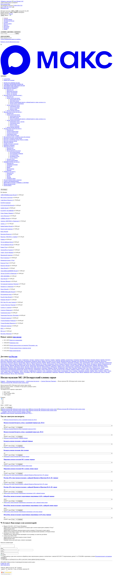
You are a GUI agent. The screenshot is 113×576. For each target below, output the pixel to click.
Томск (105, 371)
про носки (17, 337)
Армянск (63, 359)
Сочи (44, 371)
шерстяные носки (14, 101)
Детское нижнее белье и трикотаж (13, 180)
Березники (9, 361)
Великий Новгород (66, 361)
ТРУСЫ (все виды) (9, 146)
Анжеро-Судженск (39, 359)
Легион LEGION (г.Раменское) (9, 273)
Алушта (19, 359)
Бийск (14, 361)
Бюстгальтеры (10, 168)
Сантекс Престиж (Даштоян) (8, 305)
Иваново (15, 364)
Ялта (16, 373)
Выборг (44, 362)
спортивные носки (15, 106)
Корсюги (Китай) (5, 265)
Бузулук (54, 361)
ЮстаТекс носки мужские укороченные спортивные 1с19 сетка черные (27, 514)
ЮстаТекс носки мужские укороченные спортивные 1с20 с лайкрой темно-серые (31, 505)
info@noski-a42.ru (5, 565)
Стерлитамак (64, 371)
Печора (26, 369)
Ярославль (21, 373)
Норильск (44, 368)
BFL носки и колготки (6, 197)
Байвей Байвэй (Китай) (7, 226)
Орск (87, 368)
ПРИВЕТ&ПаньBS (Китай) (8, 291)
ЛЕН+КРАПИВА (5, 276)
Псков (43, 369)
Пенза (90, 368)
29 (2, 402)
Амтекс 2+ (3, 223)
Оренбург (74, 368)
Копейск (7, 365)
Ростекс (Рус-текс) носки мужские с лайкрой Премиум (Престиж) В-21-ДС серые (30, 487)
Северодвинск (15, 371)
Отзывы (6, 22)
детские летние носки (12, 132)
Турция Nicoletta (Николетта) (8, 323)
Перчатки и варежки (9, 145)
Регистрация (4, 4)
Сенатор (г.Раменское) (6, 310)
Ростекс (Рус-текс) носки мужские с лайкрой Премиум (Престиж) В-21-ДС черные (31, 478)
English (5, 29)
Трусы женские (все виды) (14, 150)
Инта (24, 364)
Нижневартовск (69, 366)
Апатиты (47, 359)
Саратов (106, 369)
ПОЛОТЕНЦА (8, 185)
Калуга (57, 364)
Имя (2, 548)
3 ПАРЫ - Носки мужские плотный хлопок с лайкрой (16, 411)
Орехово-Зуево (81, 368)
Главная (6, 18)
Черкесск (73, 372)
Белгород (107, 359)
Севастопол (7, 371)
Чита (77, 372)
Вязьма (48, 362)
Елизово (96, 362)
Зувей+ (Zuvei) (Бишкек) (7, 252)
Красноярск (48, 365)
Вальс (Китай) (4, 231)
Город (2, 551)
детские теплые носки (12, 131)
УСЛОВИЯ (3, 32)
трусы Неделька (14, 155)
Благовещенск (27, 361)
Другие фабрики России (7, 244)
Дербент (58, 362)
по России (13, 357)
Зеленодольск (4, 364)
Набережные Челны (19, 366)
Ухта (34, 372)
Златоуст (10, 364)
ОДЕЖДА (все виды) (10, 171)
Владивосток (83, 361)
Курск (63, 365)
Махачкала (100, 365)
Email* (2, 550)
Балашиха (87, 359)
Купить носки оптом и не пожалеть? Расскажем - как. (24, 345)
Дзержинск (64, 362)
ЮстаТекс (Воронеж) (6, 333)
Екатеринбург (86, 362)
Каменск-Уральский (64, 364)
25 (2, 399)
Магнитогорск (88, 365)
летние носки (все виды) (13, 105)
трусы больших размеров (16, 153)
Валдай (58, 361)
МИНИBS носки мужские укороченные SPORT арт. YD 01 (16, 413)
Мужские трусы (11, 149)
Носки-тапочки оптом (9, 184)
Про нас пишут (8, 23)
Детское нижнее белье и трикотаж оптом (20, 348)
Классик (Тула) (4, 263)
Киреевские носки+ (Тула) (7, 260)
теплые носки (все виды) (13, 98)
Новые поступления (9, 80)
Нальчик (27, 366)
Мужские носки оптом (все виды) (13, 95)
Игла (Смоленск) (5, 257)
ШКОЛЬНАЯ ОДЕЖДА (10, 88)
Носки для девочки (12, 94)
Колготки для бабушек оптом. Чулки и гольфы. (16, 139)
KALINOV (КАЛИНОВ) (7, 210)
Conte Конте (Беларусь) (7, 200)
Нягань (55, 368)
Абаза (2, 359)
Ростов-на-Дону (61, 369)
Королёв (12, 365)
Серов (21, 371)
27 (2, 400)
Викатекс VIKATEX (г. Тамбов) (9, 236)
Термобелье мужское (12, 164)
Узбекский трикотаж (6, 325)
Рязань (78, 369)
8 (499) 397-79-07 (7, 6)
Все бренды (4, 189)
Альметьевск (25, 359)
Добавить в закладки (6, 1)
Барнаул (98, 359)
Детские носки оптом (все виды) (13, 128)
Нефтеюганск (61, 366)
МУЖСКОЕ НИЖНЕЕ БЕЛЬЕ (12, 82)
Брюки (8, 175)
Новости (6, 25)
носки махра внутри (15, 99)
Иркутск (29, 364)
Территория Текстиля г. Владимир (10, 315)
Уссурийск (27, 372)
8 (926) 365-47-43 (17, 5)
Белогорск (3, 361)
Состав (5, 393)
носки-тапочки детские (13, 135)
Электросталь (96, 372)
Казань (45, 364)
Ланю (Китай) (4, 268)
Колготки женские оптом (10, 141)
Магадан (82, 365)
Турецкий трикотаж (6, 318)
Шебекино (86, 372)
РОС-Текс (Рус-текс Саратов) (8, 302)
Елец (92, 362)
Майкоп (95, 365)
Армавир (57, 359)
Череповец (67, 372)
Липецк (67, 365)
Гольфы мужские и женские (11, 143)
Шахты (81, 372)
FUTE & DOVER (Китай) (7, 205)
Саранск (101, 369)
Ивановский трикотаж (6, 255)
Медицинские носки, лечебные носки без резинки (17, 137)
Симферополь (32, 371)
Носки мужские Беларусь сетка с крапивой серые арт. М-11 (23, 432)
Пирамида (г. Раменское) (7, 286)
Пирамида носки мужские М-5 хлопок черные (19, 459)
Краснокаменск (40, 365)
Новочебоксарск (29, 368)
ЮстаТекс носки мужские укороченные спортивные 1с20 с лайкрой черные (29, 496)
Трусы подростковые (12, 160)
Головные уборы (11, 178)
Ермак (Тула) (4, 247)
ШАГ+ (2, 328)
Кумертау (54, 365)
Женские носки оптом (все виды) (13, 112)
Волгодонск (4, 362)
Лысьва (77, 365)
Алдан (15, 359)
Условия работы (8, 19)
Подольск (30, 369)
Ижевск (21, 364)
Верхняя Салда (75, 361)
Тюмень (6, 372)
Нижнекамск (77, 366)
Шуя (91, 372)
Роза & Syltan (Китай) (6, 297)
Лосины (9, 177)
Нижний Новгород (87, 366)
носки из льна (13, 109)
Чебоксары (55, 372)
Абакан (6, 359)
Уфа (31, 372)
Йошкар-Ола (39, 364)
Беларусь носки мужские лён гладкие (16, 450)
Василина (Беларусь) (6, 234)
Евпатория (70, 362)
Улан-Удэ (10, 372)
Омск (66, 368)
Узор (5, 394)
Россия (11, 13)
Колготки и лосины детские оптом (13, 138)
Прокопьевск (37, 369)
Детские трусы (11, 159)
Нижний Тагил (96, 366)
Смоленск (39, 371)
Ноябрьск (50, 368)
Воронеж (33, 362)
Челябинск (61, 372)
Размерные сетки (14, 342)
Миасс (105, 365)
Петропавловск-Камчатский (15, 369)
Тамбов (92, 371)
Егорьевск (76, 362)
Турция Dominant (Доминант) (8, 320)
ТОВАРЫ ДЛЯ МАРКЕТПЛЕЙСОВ (13, 84)
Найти (17, 33)
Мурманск (10, 366)
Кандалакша (73, 364)
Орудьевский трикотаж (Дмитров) (10, 284)
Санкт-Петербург (94, 369)
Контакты (6, 27)
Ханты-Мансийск (47, 372)
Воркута (28, 362)
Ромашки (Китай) (5, 299)
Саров (2, 371)
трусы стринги (14, 157)
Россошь (54, 369)
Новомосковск (4, 368)
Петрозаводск (4, 369)
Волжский (10, 362)
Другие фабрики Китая (7, 242)
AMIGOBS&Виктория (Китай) (9, 195)
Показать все (10, 89)
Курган (59, 365)
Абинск (11, 359)
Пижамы (9, 170)
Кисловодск (94, 364)
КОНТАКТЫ (17, 32)
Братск (39, 361)
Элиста (103, 372)
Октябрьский (61, 368)
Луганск (72, 365)
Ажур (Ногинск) (5, 215)
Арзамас (52, 359)
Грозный (53, 362)
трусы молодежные (15, 152)
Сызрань (75, 371)
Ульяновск (16, 372)
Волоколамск (22, 362)
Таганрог (87, 371)
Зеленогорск (108, 362)
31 (2, 403)
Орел (70, 368)
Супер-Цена (7, 78)
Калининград (50, 364)
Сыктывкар (81, 371)
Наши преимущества (15, 350)
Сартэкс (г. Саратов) (6, 307)
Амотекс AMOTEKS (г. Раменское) (10, 221)
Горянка (3, 239)
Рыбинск (73, 369)
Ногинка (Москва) (5, 281)
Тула (2, 372)
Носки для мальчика (12, 92)
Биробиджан (20, 361)
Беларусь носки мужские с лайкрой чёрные (18, 441)
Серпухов (25, 371)
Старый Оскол (56, 371)
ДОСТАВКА (10, 32)
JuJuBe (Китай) (5, 208)
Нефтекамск (54, 366)
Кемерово (79, 364)
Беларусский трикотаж (7, 229)
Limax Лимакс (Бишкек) (7, 213)
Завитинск (102, 362)
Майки (8, 167)
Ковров (100, 364)
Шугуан (3, 331)
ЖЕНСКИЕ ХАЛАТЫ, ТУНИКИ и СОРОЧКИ (16, 182)
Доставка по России (9, 20)
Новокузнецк (104, 366)
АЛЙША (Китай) (5, 218)
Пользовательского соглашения (103, 556)
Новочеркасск (37, 368)
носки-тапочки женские (13, 127)
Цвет (5, 392)
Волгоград (103, 361)
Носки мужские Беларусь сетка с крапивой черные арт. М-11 (24, 423)
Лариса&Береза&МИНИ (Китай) (9, 270)
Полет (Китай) (4, 289)
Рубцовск (67, 369)
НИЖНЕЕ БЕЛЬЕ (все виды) (12, 162)
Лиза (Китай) (4, 278)
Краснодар (33, 365)
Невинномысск (46, 366)
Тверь (96, 371)
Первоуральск (96, 368)
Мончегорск (4, 366)
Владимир (97, 361)
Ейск (81, 362)
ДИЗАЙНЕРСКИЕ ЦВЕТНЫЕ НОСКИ (14, 85)
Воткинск (39, 362)
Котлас (28, 365)
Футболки (9, 166)
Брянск (44, 361)
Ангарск (31, 359)
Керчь (84, 364)
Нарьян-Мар (33, 366)
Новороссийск (12, 368)
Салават (82, 369)
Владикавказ (90, 361)
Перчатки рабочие (8, 142)
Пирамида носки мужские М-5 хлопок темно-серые (21, 468)
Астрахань (76, 359)
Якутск (12, 373)
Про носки (6, 26)
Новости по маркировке (15, 340)
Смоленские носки (6, 312)
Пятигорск (48, 369)
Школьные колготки (12, 91)
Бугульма (48, 361)
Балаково (82, 359)
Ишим (33, 364)
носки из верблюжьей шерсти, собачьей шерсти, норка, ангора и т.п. (28, 102)
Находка (39, 366)
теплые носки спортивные (17, 103)
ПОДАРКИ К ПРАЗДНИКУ (11, 87)
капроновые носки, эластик (17, 121)
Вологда (16, 362)
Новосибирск (20, 368)
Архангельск (69, 359)
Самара (87, 369)
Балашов (93, 359)
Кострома (22, 365)
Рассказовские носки (6, 294)
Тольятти (100, 371)
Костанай (17, 365)
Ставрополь (49, 371)
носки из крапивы (14, 107)
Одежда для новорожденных (11, 181)
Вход (9, 4)
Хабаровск (39, 372)
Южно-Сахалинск (5, 373)
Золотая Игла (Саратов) (7, 250)
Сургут (70, 371)
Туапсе (109, 371)
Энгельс (107, 372)
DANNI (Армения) (6, 202)
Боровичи (34, 361)
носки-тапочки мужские (13, 110)
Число (2, 553)
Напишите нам (4, 8)
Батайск (103, 359)
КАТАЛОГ (3, 76)
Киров (88, 364)
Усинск (22, 372)
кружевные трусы (14, 156)
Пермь (102, 368)
